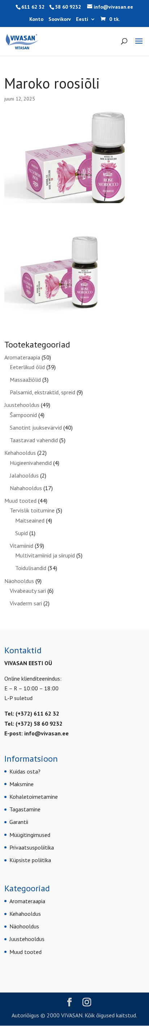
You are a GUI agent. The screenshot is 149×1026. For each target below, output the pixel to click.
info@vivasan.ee (46, 733)
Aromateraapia (22, 357)
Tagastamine (25, 809)
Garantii (18, 821)
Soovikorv (59, 19)
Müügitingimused (29, 834)
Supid (21, 533)
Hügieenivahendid (31, 462)
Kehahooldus (20, 452)
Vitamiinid (21, 545)
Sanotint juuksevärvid (36, 427)
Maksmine (21, 784)
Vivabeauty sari (28, 590)
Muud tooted (20, 500)
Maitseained (29, 520)
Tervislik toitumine (32, 510)
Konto (36, 19)
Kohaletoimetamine (33, 796)
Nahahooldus (26, 488)
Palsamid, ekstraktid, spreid (42, 392)
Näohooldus (19, 580)
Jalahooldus (24, 475)
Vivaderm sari (26, 603)
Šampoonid (23, 414)
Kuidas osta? (25, 771)
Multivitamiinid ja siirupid (45, 555)
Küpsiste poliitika (30, 860)
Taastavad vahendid (34, 440)
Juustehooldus (21, 404)
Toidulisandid (30, 568)
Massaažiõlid (25, 379)
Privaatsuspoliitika (31, 847)
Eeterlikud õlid (27, 367)
